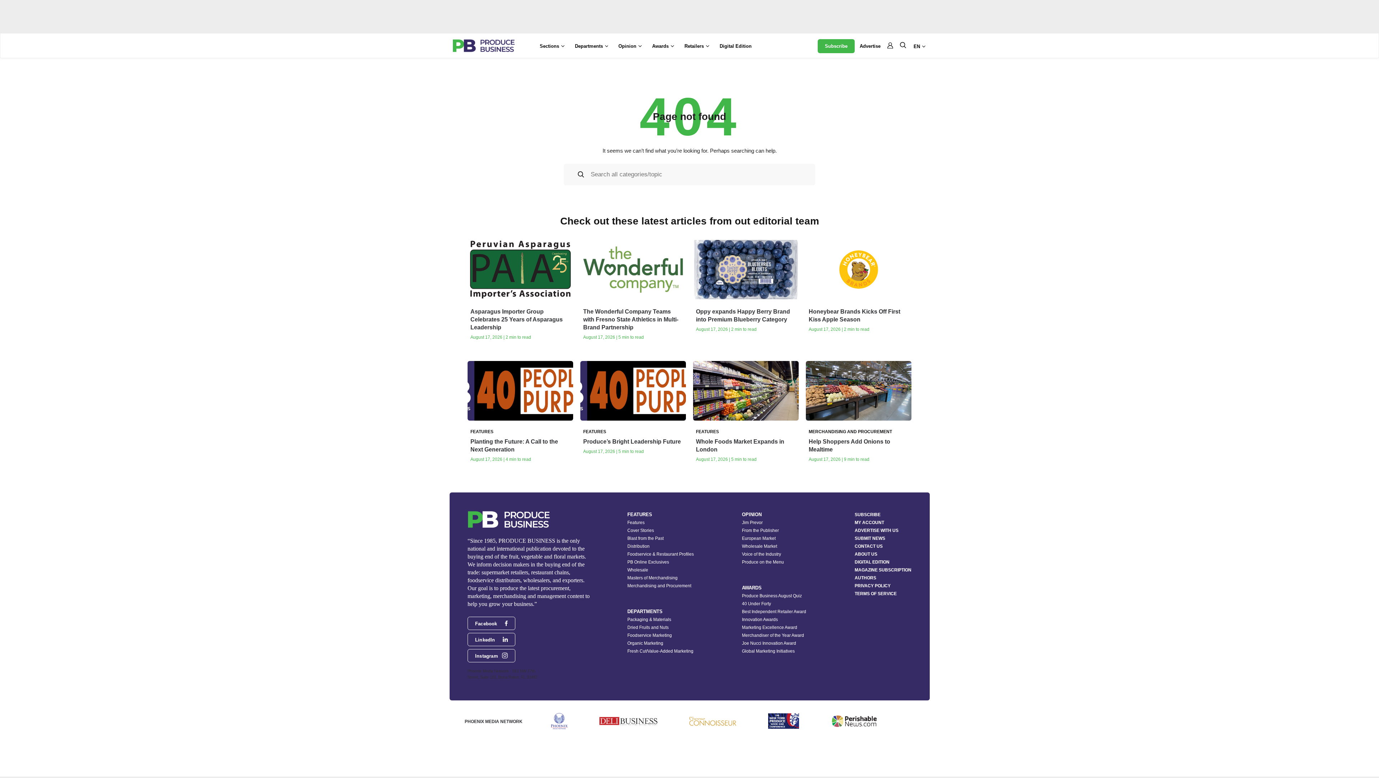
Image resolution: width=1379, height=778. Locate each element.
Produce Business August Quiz (772, 595)
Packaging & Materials (649, 619)
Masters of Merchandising (652, 577)
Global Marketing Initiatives (768, 651)
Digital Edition (736, 46)
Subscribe (836, 46)
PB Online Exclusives (648, 562)
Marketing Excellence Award (769, 627)
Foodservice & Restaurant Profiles (660, 554)
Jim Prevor (752, 522)
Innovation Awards (760, 619)
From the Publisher (760, 530)
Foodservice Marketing (649, 635)
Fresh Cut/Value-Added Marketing (660, 651)
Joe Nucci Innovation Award (769, 643)
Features (636, 522)
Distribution (638, 546)
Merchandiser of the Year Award (773, 635)
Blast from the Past (645, 538)
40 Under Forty (756, 603)
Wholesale (637, 570)
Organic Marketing (645, 643)
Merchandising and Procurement (659, 585)
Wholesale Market (759, 546)
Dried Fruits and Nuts (648, 627)
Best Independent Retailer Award (774, 611)
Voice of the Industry (761, 554)
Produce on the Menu (763, 562)
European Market (759, 538)
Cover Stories (640, 530)
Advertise (870, 46)
